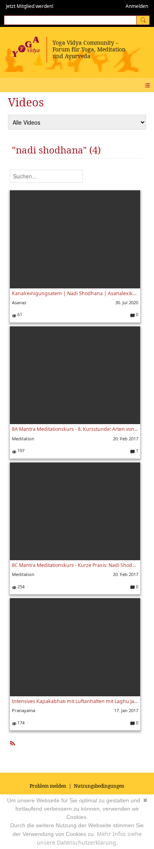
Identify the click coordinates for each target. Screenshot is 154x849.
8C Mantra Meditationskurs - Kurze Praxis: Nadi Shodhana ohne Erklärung (75, 565)
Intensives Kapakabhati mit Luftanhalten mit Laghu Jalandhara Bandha (75, 701)
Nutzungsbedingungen (99, 786)
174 (20, 723)
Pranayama (23, 710)
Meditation (23, 439)
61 (19, 314)
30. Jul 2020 (126, 302)
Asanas (19, 302)
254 (20, 586)
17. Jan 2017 (126, 710)
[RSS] (12, 742)
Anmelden (137, 6)
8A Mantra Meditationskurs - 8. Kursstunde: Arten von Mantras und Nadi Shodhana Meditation (75, 429)
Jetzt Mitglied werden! (29, 6)
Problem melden (48, 786)
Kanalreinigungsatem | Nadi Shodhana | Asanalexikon (75, 293)
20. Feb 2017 (125, 439)
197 (20, 450)
